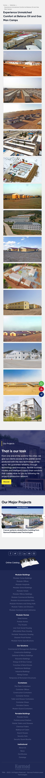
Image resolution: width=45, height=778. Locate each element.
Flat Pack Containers (22, 686)
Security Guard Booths (22, 739)
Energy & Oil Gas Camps (22, 662)
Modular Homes (22, 615)
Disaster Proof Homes (22, 637)
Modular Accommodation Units (22, 600)
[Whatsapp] (41, 383)
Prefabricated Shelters (22, 720)
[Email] (41, 394)
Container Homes (22, 696)
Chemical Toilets (22, 727)
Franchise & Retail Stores (22, 665)
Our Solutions (22, 646)
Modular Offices (23, 581)
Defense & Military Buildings (22, 655)
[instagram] (20, 553)
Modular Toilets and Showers (22, 607)
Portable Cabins (22, 705)
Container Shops (22, 702)
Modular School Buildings (22, 588)
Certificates (22, 754)
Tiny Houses (22, 625)
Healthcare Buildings (22, 668)
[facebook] (10, 553)
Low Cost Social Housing (22, 628)
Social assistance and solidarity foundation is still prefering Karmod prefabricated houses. (25, 531)
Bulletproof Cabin (22, 730)
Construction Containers (22, 693)
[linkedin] (24, 553)
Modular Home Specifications (22, 641)
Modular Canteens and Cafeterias (22, 610)
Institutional (22, 744)
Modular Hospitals (22, 584)
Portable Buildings (22, 714)
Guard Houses (22, 733)
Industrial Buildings (23, 671)
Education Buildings (22, 659)
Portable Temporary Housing (22, 634)
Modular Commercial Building (22, 597)
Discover (6, 482)
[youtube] (29, 553)
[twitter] (15, 553)
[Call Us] (41, 389)
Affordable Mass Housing (22, 631)
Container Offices (22, 689)
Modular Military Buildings (22, 594)
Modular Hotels (22, 591)
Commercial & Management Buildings (22, 649)
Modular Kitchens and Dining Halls (22, 604)
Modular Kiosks (22, 717)
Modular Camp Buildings (22, 578)
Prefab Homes (22, 622)
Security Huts (23, 736)
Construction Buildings (22, 652)
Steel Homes (22, 618)
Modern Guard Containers (22, 709)
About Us (22, 748)
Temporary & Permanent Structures (22, 678)
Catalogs (22, 757)
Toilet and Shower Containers (22, 699)
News (22, 751)
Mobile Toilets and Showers (22, 723)
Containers (22, 683)
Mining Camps (22, 675)
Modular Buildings (22, 575)
